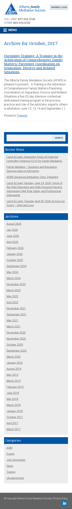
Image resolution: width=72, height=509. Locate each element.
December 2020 (16, 332)
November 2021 (16, 308)
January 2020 (15, 362)
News (10, 466)
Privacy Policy (60, 498)
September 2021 (16, 314)
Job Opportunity (16, 460)
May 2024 (12, 272)
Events (10, 453)
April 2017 (12, 423)
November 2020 (16, 338)
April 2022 (12, 302)
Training (22, 115)
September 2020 (16, 350)
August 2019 (14, 368)
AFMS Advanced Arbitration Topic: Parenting (32, 177)
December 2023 (16, 284)
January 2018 (15, 411)
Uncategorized (15, 478)
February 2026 (15, 248)
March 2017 (14, 429)
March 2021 (14, 326)
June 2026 (13, 236)
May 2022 (12, 296)
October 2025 (15, 260)
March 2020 (14, 356)
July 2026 (12, 230)
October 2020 (15, 344)
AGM (9, 447)
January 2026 (15, 254)
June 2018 (13, 393)
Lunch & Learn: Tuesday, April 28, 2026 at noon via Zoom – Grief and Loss (36, 203)
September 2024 (16, 266)
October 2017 (15, 417)
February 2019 (15, 387)
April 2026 (12, 242)
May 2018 (12, 399)
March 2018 (14, 405)
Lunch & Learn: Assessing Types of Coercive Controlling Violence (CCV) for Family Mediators (34, 159)
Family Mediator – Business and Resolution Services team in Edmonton (32, 169)
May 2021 (12, 320)
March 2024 (14, 278)
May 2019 (12, 374)
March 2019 (14, 381)
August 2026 (14, 223)
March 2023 (14, 290)
